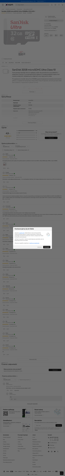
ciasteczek (21, 232)
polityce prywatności (34, 243)
